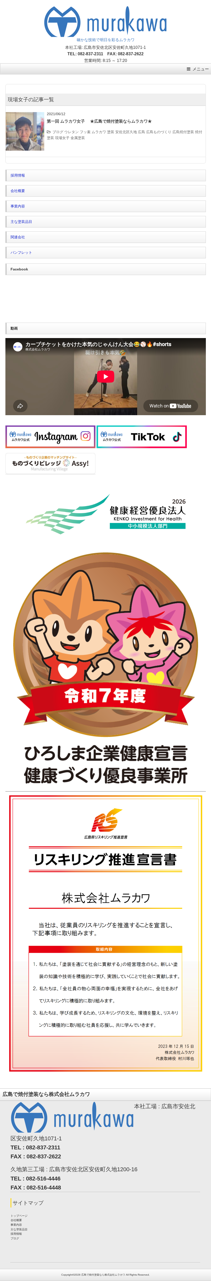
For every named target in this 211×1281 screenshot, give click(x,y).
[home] (105, 9)
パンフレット (21, 252)
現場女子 (62, 138)
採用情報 (18, 175)
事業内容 (18, 206)
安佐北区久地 (126, 132)
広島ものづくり (158, 132)
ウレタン (71, 132)
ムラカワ (99, 132)
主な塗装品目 (21, 222)
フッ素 (85, 132)
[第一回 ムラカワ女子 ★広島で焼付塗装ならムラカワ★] (25, 115)
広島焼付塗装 (183, 132)
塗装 (110, 132)
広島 (141, 132)
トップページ (19, 1215)
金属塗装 (78, 138)
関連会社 (18, 237)
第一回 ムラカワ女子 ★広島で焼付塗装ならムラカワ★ (99, 121)
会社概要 (18, 191)
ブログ (57, 132)
